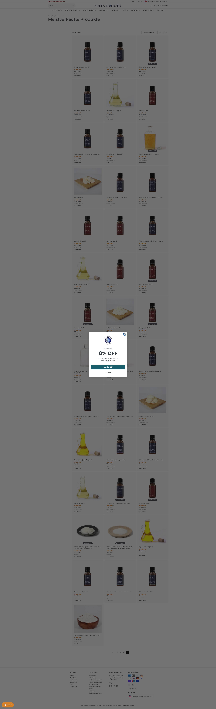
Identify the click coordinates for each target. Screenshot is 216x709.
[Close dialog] (124, 334)
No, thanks (108, 373)
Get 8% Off (108, 367)
